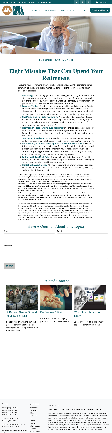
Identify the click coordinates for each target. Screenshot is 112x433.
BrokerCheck (97, 409)
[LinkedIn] (76, 2)
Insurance (33, 415)
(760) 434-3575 (45, 2)
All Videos (33, 429)
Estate (32, 413)
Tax (31, 418)
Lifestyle (33, 423)
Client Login (103, 2)
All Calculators (35, 431)
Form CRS (55, 405)
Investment (34, 410)
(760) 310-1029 (13, 412)
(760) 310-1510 (13, 410)
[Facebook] (82, 2)
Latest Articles (35, 426)
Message (8, 245)
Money (32, 421)
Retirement (34, 408)
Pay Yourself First (51, 312)
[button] (36, 10)
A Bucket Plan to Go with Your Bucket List (22, 314)
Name (7, 231)
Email (59, 231)
